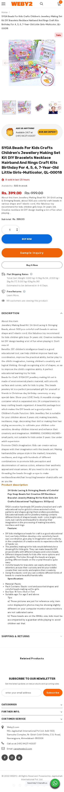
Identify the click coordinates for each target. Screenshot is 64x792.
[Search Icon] (41, 3)
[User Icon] (50, 4)
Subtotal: (6, 219)
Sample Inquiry (32, 253)
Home (5, 12)
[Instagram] (12, 757)
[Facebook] (5, 757)
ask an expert (48, 132)
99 (8, 300)
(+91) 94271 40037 (25, 135)
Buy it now (32, 265)
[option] (32, 63)
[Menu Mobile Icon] (3, 4)
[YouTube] (19, 757)
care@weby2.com (23, 748)
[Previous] (6, 63)
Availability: (7, 185)
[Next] (57, 63)
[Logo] (22, 4)
